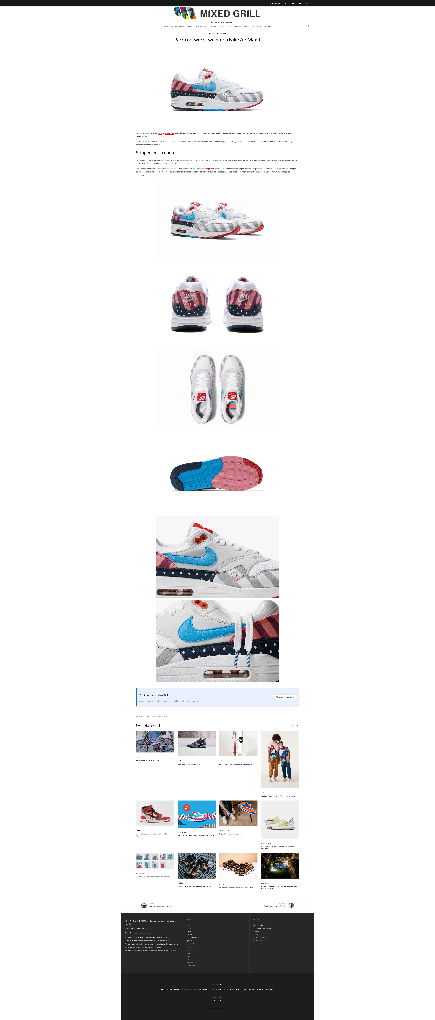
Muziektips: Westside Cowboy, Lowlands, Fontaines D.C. (144, 947)
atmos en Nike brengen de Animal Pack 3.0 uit (194, 886)
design (181, 26)
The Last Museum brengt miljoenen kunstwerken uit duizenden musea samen (151, 944)
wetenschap (191, 966)
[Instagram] (286, 3)
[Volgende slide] (297, 725)
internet (138, 873)
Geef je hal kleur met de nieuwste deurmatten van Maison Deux (147, 941)
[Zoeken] (306, 3)
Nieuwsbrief (257, 941)
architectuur (214, 26)
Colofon (256, 931)
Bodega (206, 168)
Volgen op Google (286, 697)
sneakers (212, 34)
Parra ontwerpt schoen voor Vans (148, 760)
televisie (190, 962)
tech (252, 26)
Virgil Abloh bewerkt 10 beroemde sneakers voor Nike (154, 835)
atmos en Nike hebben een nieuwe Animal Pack (236, 888)
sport (259, 26)
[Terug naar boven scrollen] (217, 999)
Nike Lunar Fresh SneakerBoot (189, 764)
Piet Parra (169, 133)
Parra (166, 716)
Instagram (136, 928)
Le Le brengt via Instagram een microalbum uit (153, 877)
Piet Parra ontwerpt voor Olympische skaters (278, 796)
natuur (189, 959)
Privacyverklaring (259, 937)
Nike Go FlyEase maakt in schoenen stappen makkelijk (277, 848)
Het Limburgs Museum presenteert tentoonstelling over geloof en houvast (150, 950)
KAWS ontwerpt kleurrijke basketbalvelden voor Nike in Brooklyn (279, 887)
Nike (160, 133)
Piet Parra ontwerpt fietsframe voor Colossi (235, 764)
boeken (238, 26)
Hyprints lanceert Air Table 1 (230, 834)
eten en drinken (200, 26)
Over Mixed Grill (259, 925)
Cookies (256, 934)
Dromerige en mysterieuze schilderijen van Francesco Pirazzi (146, 937)
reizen (189, 26)
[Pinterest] (293, 3)
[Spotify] (299, 3)
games (245, 26)
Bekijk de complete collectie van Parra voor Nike (196, 835)
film (230, 26)
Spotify (144, 928)
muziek (174, 26)
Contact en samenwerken (262, 928)
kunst (166, 26)
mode (224, 26)
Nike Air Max (157, 716)
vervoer (267, 26)
